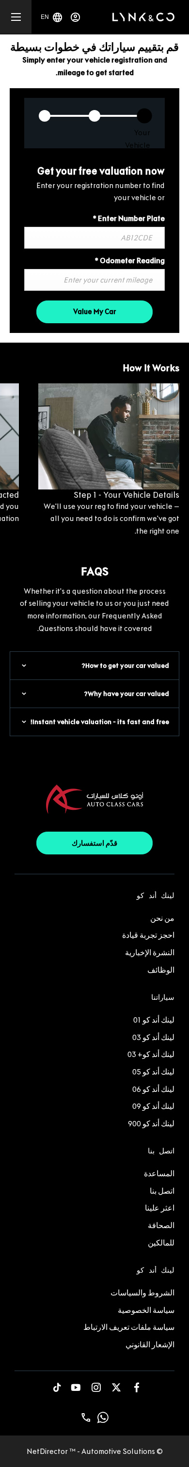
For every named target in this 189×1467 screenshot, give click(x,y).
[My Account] (75, 17)
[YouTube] (75, 1387)
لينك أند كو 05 (153, 1071)
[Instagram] (96, 1387)
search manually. (83, 197)
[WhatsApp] (102, 1417)
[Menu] (16, 17)
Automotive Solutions (118, 1451)
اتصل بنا (162, 1191)
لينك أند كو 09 (153, 1106)
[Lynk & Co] (143, 17)
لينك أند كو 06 (153, 1089)
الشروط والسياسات (142, 1292)
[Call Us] (86, 1417)
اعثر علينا (159, 1208)
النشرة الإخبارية (149, 952)
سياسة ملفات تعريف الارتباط (128, 1327)
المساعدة (159, 1173)
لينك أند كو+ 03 (150, 1054)
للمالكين (161, 1242)
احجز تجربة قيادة (148, 935)
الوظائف (160, 970)
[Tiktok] (57, 1387)
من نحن (162, 918)
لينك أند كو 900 (151, 1123)
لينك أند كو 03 (153, 1037)
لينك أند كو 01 (153, 1020)
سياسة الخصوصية (146, 1310)
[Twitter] (116, 1387)
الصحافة (161, 1225)
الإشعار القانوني (150, 1344)
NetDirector (48, 1451)
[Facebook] (136, 1387)
